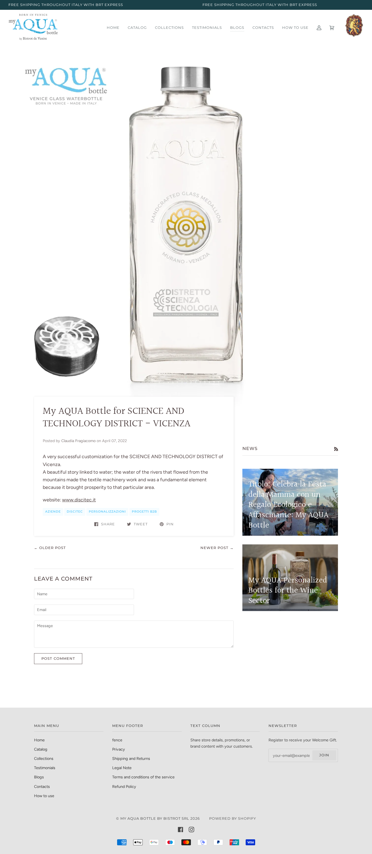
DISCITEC (75, 511)
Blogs (39, 777)
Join (324, 755)
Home (39, 740)
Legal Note (122, 767)
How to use (44, 795)
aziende (53, 511)
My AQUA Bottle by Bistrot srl (154, 818)
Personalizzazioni (107, 511)
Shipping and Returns (131, 758)
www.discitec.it (79, 499)
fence (117, 740)
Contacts (42, 786)
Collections (43, 758)
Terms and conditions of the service (143, 777)
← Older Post (50, 548)
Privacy (118, 749)
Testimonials (44, 767)
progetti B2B (144, 511)
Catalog (40, 749)
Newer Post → (217, 548)
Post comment (58, 658)
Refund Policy (124, 786)
